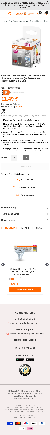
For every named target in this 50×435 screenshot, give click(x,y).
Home (4, 21)
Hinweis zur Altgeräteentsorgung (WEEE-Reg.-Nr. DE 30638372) (24, 116)
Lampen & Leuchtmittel (32, 21)
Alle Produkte (15, 21)
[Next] (46, 66)
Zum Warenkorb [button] (25, 290)
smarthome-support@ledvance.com (27, 334)
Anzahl (4, 157)
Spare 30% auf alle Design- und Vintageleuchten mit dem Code (25, 5)
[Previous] (41, 66)
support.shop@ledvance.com (24, 323)
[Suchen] (10, 13)
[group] (25, 265)
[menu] (3, 13)
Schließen (48, 2)
